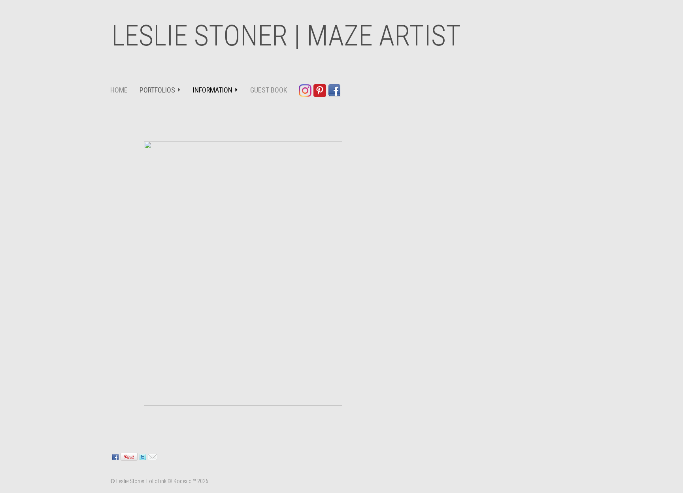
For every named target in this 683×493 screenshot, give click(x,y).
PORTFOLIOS (157, 90)
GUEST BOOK (268, 90)
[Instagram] (306, 90)
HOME (119, 90)
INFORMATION (212, 90)
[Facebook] (335, 90)
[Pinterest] (320, 90)
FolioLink (156, 481)
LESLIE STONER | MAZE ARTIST (286, 36)
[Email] (151, 456)
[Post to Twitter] (142, 456)
